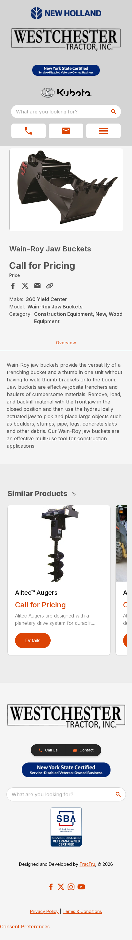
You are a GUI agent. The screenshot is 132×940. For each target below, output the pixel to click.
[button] (28, 131)
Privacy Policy (44, 911)
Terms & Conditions (82, 911)
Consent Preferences (25, 926)
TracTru (87, 864)
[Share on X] (25, 285)
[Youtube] (81, 886)
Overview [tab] (66, 342)
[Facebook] (51, 886)
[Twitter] (61, 886)
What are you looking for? (47, 112)
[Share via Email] (37, 285)
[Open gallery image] (66, 189)
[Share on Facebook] (13, 285)
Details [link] (33, 640)
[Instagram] (71, 886)
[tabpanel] (66, 190)
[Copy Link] (49, 285)
